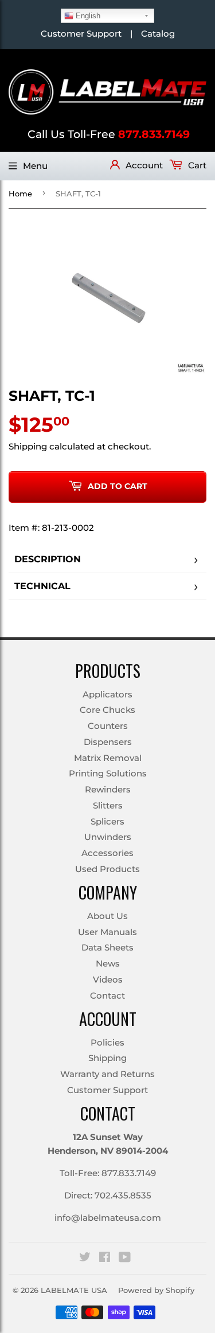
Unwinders (107, 836)
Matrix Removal (108, 757)
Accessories (107, 852)
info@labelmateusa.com (107, 1217)
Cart (196, 165)
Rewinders (108, 789)
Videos (108, 979)
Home (20, 193)
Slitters (108, 805)
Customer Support (81, 33)
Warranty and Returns (107, 1073)
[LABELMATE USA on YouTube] (125, 1258)
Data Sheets (107, 947)
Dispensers (108, 741)
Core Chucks (107, 709)
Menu (35, 165)
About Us (107, 915)
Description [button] (47, 559)
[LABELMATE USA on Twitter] (85, 1258)
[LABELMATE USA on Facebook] (105, 1258)
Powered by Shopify (156, 1290)
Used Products (107, 868)
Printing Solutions (108, 773)
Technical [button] (42, 586)
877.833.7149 (154, 134)
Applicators (107, 694)
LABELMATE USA (74, 1290)
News (108, 963)
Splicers (107, 821)
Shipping (28, 446)
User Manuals (107, 931)
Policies (107, 1042)
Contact (107, 995)
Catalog (158, 33)
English (86, 15)
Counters (108, 725)
